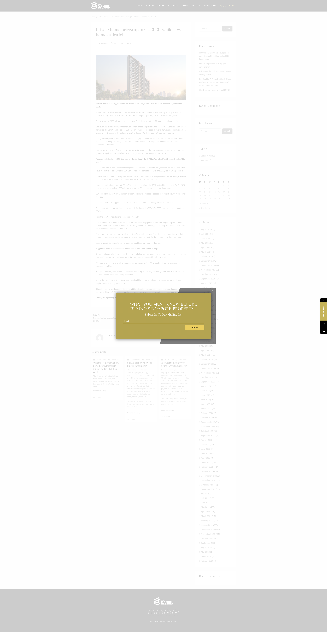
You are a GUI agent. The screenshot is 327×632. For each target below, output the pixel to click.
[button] (212, 290)
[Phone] (323, 330)
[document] (163, 316)
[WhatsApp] (323, 324)
